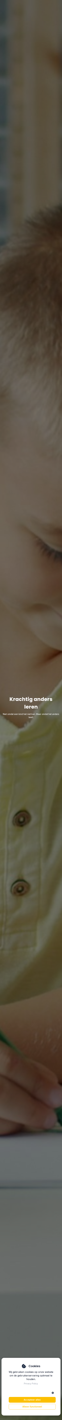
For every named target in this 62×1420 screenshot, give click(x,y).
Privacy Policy (31, 1383)
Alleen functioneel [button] (32, 1406)
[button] (53, 1393)
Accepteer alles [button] (32, 1399)
